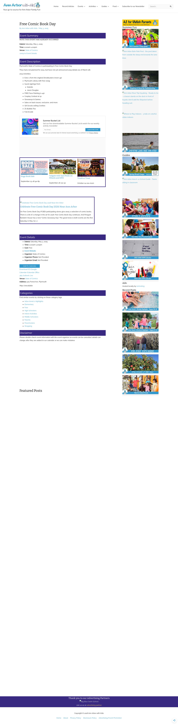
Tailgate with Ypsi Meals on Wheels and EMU (60, 177)
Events (80, 6)
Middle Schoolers (31, 317)
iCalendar (30, 272)
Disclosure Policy (90, 718)
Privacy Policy (75, 718)
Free (26, 308)
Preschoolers (29, 323)
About (65, 718)
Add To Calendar (29, 266)
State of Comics (31, 50)
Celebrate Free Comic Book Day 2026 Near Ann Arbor (48, 206)
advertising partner (94, 705)
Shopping (28, 326)
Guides (104, 6)
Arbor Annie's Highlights (33, 301)
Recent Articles (68, 6)
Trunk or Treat (83, 178)
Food (115, 6)
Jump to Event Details (28, 53)
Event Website (30, 251)
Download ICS (25, 269)
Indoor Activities (30, 314)
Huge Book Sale (27, 176)
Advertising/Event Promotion (110, 718)
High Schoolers (30, 311)
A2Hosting (140, 286)
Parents (27, 320)
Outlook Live (28, 275)
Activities (92, 6)
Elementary (29, 304)
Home (56, 6)
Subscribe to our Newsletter (133, 6)
